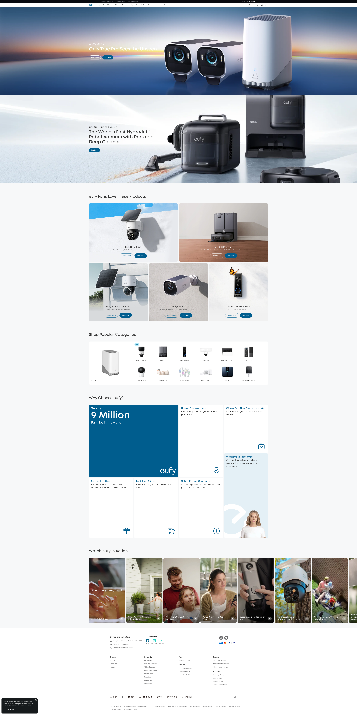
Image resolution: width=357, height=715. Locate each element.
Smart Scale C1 (184, 675)
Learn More (95, 57)
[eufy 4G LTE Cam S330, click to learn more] (118, 292)
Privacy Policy (218, 681)
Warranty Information (221, 664)
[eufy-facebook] (226, 638)
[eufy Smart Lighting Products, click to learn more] (178, 139)
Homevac (113, 667)
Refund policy (195, 706)
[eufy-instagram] (221, 638)
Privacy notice (207, 706)
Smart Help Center (219, 660)
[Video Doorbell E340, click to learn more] (238, 292)
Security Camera (150, 664)
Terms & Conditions (220, 685)
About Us (171, 706)
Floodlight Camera (151, 670)
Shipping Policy (218, 675)
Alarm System (149, 680)
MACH (112, 660)
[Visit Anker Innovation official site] (178, 1)
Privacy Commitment (220, 667)
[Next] (180, 178)
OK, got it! (10, 709)
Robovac (113, 664)
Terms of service (234, 706)
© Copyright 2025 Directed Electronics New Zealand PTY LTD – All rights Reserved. (138, 706)
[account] (262, 5)
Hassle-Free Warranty (121, 644)
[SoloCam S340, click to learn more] (133, 232)
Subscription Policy (130, 709)
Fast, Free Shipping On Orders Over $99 (127, 641)
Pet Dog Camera (185, 660)
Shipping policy (182, 706)
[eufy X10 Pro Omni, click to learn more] (223, 232)
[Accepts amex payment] (221, 642)
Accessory (148, 683)
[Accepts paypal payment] (230, 642)
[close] (36, 700)
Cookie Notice (116, 709)
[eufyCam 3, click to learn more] (178, 292)
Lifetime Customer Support (123, 647)
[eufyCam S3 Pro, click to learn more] (178, 51)
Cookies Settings (220, 706)
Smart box (148, 677)
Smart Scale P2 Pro (186, 668)
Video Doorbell (149, 667)
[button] (266, 5)
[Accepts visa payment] (234, 642)
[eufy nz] (92, 5)
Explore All (148, 660)
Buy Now (108, 57)
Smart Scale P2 (184, 671)
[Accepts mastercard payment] (225, 642)
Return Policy (217, 678)
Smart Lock (148, 674)
